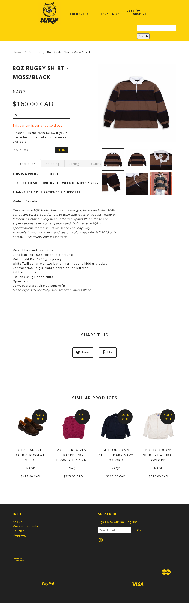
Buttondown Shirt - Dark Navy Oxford (116, 455)
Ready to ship (111, 14)
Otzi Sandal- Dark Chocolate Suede (31, 455)
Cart (131, 11)
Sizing (74, 164)
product (35, 52)
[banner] (49, 13)
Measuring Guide (25, 526)
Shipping (53, 164)
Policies (18, 531)
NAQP (19, 91)
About (17, 522)
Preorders (79, 14)
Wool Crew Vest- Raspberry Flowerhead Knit (73, 455)
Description (27, 164)
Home (17, 52)
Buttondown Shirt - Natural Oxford (158, 455)
